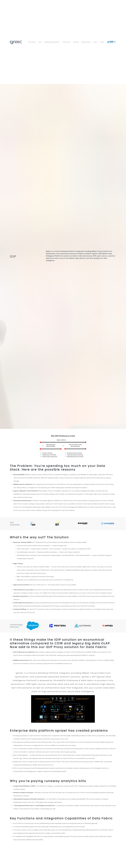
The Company (32, 42)
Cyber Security (66, 42)
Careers (95, 42)
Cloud (40, 42)
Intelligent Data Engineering (51, 42)
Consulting (76, 42)
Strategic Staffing (85, 42)
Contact (102, 42)
